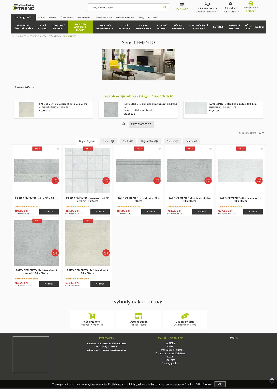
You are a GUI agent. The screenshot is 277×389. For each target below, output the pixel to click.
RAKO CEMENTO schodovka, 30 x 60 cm (138, 199)
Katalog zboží (23, 17)
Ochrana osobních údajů (170, 349)
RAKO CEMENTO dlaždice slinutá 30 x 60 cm (233, 104)
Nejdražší (128, 141)
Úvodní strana (67, 17)
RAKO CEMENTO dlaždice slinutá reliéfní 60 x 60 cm (36, 271)
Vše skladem (92, 321)
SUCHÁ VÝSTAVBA (124, 27)
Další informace (203, 384)
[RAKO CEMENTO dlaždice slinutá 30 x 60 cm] (196, 109)
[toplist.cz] (234, 337)
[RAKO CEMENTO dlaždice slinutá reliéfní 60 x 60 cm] (111, 109)
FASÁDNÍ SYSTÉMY (162, 27)
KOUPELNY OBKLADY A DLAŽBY (80, 27)
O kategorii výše (22, 87)
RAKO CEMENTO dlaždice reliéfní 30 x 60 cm (189, 199)
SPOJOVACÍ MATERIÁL (58, 27)
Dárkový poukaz (170, 363)
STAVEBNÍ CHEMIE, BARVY (143, 27)
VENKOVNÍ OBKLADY (234, 27)
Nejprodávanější (149, 141)
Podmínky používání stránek (170, 353)
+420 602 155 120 (207, 8)
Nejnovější (172, 141)
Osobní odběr (138, 321)
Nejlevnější (108, 141)
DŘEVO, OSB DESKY (178, 27)
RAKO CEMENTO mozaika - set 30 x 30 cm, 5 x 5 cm (87, 199)
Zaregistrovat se (230, 11)
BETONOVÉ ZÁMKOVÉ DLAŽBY (23, 27)
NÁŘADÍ (259, 27)
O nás (170, 356)
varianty (49, 211)
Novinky (52, 17)
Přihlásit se (230, 7)
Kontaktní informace (125, 17)
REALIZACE (152, 17)
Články (141, 17)
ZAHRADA (218, 27)
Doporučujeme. (87, 141)
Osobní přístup (184, 321)
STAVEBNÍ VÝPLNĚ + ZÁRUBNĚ (198, 27)
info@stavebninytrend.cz (207, 11)
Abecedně (191, 141)
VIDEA (170, 346)
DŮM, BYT (248, 27)
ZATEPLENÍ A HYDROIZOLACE (104, 27)
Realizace (170, 359)
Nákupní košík (83, 17)
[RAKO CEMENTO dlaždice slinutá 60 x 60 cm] (26, 109)
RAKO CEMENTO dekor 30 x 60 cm (36, 198)
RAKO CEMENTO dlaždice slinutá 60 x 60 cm (63, 104)
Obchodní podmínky (103, 17)
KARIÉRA (41, 17)
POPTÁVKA (182, 8)
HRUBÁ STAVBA (42, 27)
